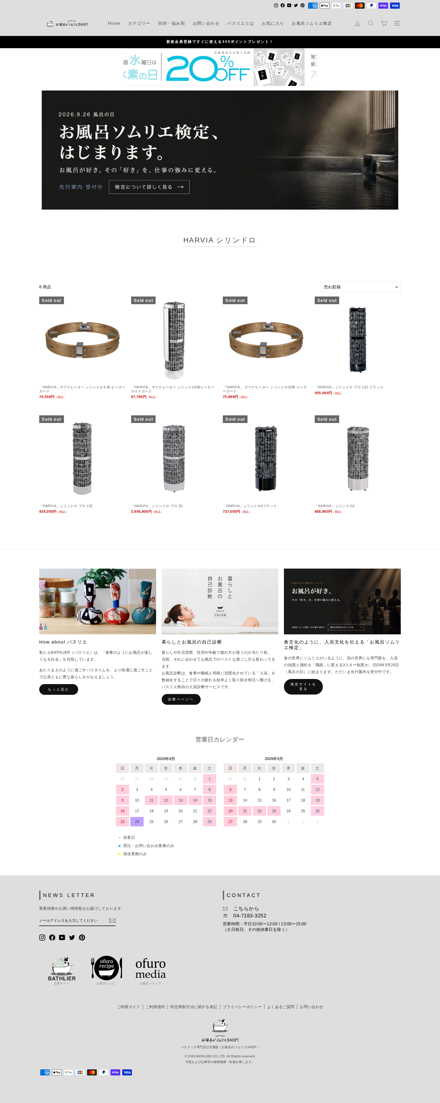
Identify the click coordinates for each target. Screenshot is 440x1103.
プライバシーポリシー (242, 1007)
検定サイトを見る (303, 686)
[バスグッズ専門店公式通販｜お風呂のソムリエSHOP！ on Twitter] (72, 937)
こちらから (243, 908)
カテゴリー (139, 23)
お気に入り (273, 23)
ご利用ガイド (128, 1007)
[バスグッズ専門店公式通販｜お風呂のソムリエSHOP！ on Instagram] (42, 937)
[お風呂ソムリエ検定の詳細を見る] (220, 150)
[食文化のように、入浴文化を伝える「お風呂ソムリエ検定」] (342, 601)
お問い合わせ (206, 23)
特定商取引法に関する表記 (193, 1007)
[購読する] (112, 921)
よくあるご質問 (280, 1007)
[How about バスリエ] (97, 601)
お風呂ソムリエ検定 (312, 23)
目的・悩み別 (171, 23)
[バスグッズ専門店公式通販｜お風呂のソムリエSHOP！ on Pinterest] (82, 937)
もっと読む (59, 689)
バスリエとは (240, 23)
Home (114, 23)
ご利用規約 (155, 1007)
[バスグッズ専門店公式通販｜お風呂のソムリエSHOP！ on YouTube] (62, 937)
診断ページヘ (181, 699)
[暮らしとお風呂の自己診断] (220, 601)
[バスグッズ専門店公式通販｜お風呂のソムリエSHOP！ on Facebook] (52, 937)
